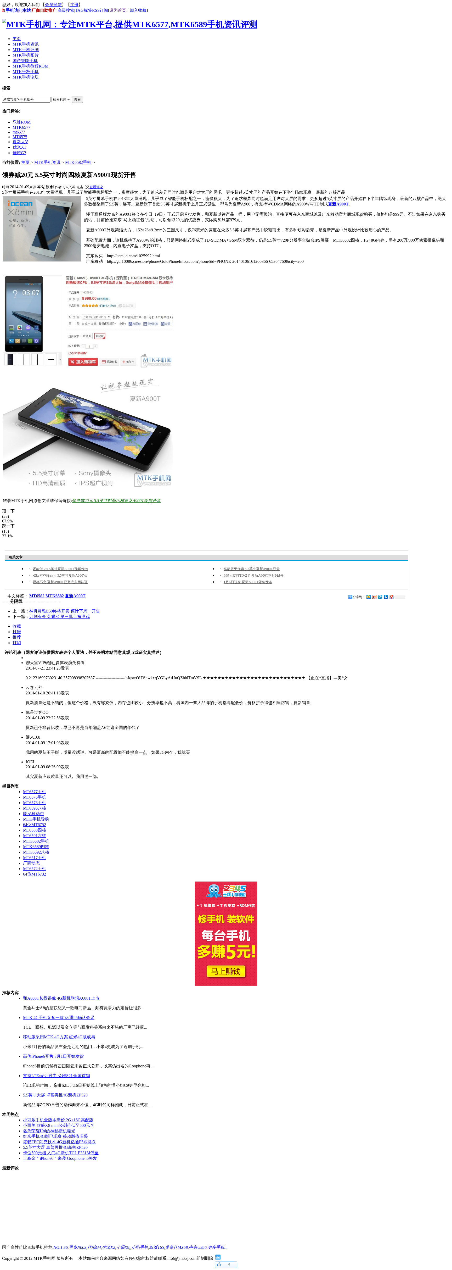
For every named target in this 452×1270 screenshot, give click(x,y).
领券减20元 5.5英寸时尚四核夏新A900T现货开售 (116, 500)
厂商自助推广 (44, 10)
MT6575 (20, 137)
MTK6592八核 (36, 852)
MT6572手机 (34, 868)
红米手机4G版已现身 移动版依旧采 (55, 1136)
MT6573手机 (34, 802)
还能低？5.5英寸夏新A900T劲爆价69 (60, 569)
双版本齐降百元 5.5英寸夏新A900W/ (60, 575)
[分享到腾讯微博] (380, 596)
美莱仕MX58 (176, 1247)
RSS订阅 (100, 10)
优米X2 (108, 1247)
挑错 (17, 632)
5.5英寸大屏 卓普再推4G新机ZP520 (55, 1095)
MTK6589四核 (36, 846)
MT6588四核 (34, 830)
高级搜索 (66, 10)
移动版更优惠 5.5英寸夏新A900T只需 (252, 569)
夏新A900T (338, 204)
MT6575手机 (34, 797)
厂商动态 (31, 863)
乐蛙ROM (22, 122)
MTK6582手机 (78, 162)
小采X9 (122, 1247)
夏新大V (20, 142)
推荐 (17, 637)
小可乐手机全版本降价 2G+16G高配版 (58, 1120)
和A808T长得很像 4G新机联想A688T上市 (61, 998)
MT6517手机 (34, 857)
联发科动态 (33, 813)
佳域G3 (19, 153)
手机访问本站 (18, 10)
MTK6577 (21, 127)
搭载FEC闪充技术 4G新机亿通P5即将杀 (59, 1142)
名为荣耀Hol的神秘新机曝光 (49, 1131)
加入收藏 (138, 10)
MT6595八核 (34, 808)
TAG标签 (83, 10)
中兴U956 (198, 1247)
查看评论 (96, 187)
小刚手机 (139, 1247)
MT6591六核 (34, 835)
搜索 (77, 100)
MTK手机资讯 (47, 162)
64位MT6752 (34, 824)
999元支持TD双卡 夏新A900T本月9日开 (254, 575)
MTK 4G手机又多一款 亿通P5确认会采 (58, 1017)
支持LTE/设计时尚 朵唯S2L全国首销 (56, 1075)
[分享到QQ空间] (368, 596)
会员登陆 (53, 4)
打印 (17, 642)
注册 (74, 4)
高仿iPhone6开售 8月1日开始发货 (53, 1056)
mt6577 (19, 132)
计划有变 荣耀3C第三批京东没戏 (59, 616)
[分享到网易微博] (391, 596)
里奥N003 (77, 1247)
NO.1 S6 (60, 1247)
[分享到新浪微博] (374, 596)
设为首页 (117, 10)
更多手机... (218, 1247)
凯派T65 (156, 1247)
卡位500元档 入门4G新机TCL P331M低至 (61, 1153)
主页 (25, 162)
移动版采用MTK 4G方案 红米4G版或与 (59, 1037)
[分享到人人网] (385, 596)
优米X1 (19, 147)
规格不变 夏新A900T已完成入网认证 (60, 582)
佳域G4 (94, 1247)
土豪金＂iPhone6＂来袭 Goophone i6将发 (60, 1158)
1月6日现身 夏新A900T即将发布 (248, 582)
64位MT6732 (34, 874)
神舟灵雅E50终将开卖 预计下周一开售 (64, 611)
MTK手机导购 (36, 819)
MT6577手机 (34, 791)
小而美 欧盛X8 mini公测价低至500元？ (58, 1125)
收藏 (17, 626)
